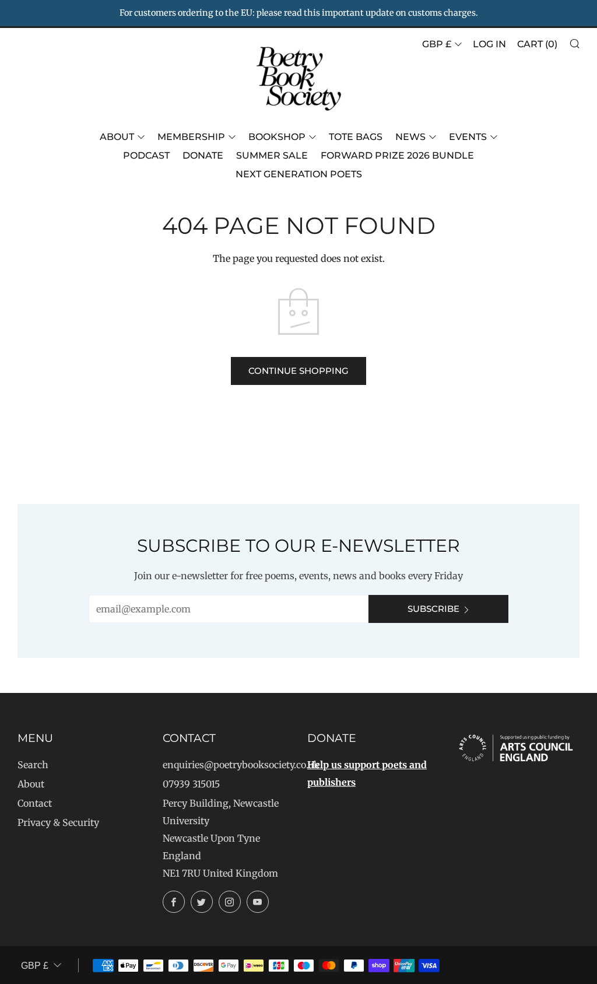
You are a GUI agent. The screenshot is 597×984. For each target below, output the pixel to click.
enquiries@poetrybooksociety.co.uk (241, 765)
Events (468, 136)
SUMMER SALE (272, 155)
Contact (34, 803)
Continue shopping (298, 370)
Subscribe (433, 608)
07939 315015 (191, 784)
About (117, 136)
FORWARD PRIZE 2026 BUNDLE (397, 155)
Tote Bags (355, 136)
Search (32, 765)
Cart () (537, 44)
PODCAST (146, 155)
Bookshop (276, 136)
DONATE (202, 155)
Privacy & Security (58, 822)
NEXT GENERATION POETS (299, 174)
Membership (191, 136)
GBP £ (436, 44)
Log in (489, 44)
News (410, 136)
